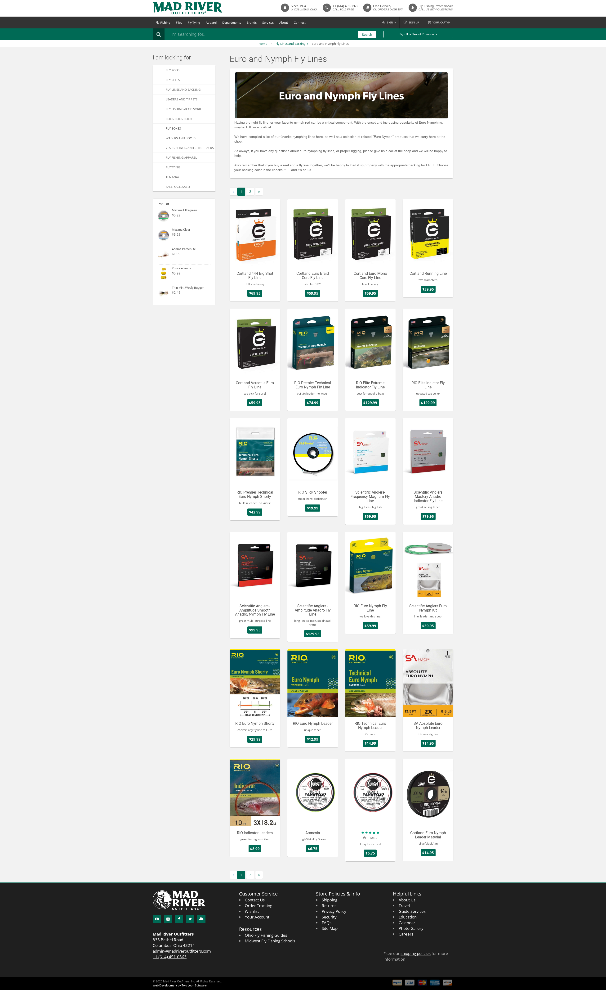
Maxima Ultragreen (184, 210)
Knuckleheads (181, 268)
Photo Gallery (411, 928)
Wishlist (252, 911)
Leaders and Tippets (181, 99)
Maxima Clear (181, 229)
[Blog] (201, 919)
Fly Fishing (163, 22)
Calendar (407, 922)
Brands (252, 22)
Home (262, 43)
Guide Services (412, 911)
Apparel (211, 22)
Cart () (441, 22)
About (283, 22)
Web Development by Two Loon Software (180, 985)
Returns (329, 905)
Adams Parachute (184, 249)
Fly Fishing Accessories (184, 109)
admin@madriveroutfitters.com (182, 951)
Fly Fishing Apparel (181, 157)
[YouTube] (157, 919)
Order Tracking (258, 905)
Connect (300, 22)
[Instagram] (168, 919)
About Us (407, 900)
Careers (406, 934)
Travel (404, 905)
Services (268, 22)
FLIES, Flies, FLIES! (179, 119)
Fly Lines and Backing (290, 43)
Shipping (329, 900)
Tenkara (172, 177)
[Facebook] (179, 919)
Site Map (330, 928)
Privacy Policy (334, 911)
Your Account (257, 917)
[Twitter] (190, 919)
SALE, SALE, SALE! (178, 186)
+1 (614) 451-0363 (345, 6)
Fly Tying (194, 22)
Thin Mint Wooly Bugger (188, 287)
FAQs (326, 922)
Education (408, 917)
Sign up (414, 22)
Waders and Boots (181, 138)
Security (329, 917)
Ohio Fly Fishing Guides (266, 935)
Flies (179, 22)
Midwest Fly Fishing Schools (270, 941)
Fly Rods (172, 70)
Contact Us (255, 900)
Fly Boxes (173, 128)
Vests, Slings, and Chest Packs (190, 148)
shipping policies (416, 953)
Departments (231, 22)
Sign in (391, 22)
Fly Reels (173, 80)
